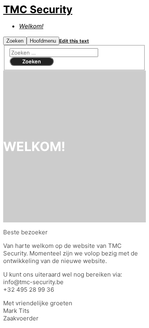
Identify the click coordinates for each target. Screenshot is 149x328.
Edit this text (74, 41)
